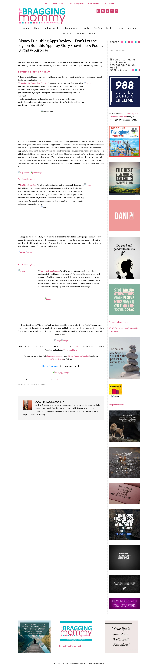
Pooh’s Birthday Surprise (50, 271)
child (26, 384)
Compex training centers (119, 322)
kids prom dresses (116, 404)
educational (35, 384)
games (43, 384)
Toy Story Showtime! (28, 185)
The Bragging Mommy (77, 663)
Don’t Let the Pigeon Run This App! (34, 72)
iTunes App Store (70, 350)
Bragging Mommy (42, 16)
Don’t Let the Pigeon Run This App (33, 83)
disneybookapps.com (55, 356)
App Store (76, 347)
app (22, 384)
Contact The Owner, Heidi (70, 646)
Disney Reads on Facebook (79, 356)
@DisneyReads (56, 359)
